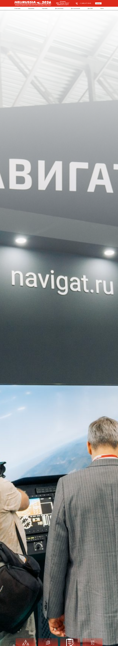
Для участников (59, 8)
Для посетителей (75, 8)
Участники (44, 8)
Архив (102, 8)
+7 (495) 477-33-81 (85, 3)
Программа (31, 8)
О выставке (17, 8)
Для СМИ (90, 8)
